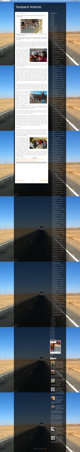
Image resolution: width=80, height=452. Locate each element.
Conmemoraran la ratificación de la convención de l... (57, 189)
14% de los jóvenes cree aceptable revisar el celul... (57, 74)
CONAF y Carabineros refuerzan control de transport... (57, 207)
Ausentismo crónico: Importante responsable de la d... (57, 254)
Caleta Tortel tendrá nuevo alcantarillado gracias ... (56, 61)
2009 (52, 338)
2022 (52, 20)
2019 (52, 24)
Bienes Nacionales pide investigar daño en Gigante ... (57, 174)
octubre (53, 29)
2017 (52, 327)
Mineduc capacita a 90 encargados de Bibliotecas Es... (58, 307)
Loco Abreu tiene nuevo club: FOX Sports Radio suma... (57, 156)
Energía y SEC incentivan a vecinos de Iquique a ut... (57, 41)
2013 (52, 332)
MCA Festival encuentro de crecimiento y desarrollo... (56, 169)
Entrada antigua (43, 180)
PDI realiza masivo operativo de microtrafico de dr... (57, 163)
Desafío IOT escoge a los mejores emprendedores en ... (57, 294)
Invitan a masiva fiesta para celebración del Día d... (56, 236)
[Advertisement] (31, 171)
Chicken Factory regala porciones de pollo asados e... (57, 108)
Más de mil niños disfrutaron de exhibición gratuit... (57, 63)
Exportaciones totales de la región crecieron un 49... (57, 120)
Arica (20, 159)
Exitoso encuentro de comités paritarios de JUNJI (56, 301)
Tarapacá (20, 160)
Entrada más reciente (20, 180)
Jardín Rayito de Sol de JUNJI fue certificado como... (57, 272)
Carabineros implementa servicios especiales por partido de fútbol (56, 415)
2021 (52, 21)
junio (53, 318)
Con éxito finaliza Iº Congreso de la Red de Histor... (57, 299)
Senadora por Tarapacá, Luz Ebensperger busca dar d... (56, 196)
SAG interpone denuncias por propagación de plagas (56, 138)
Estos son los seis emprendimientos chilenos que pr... (57, 243)
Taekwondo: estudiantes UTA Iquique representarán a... (57, 118)
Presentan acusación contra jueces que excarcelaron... (57, 94)
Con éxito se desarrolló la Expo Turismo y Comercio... (57, 185)
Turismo (28, 160)
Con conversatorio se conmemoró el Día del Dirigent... (57, 247)
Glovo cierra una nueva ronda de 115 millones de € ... (57, 116)
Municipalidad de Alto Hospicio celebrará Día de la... (56, 160)
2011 (52, 335)
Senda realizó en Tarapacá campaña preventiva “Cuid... (57, 234)
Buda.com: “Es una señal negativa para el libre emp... (57, 241)
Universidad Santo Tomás (34, 160)
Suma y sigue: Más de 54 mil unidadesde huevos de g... (56, 263)
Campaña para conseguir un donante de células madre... (57, 151)
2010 (52, 336)
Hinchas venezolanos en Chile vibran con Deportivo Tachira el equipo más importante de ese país (59, 362)
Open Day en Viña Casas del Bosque (58, 109)
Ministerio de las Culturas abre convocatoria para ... (56, 70)
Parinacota (29, 159)
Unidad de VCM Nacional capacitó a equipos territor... (57, 76)
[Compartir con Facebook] (35, 158)
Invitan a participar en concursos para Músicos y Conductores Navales (57, 422)
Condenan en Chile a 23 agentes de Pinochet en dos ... (57, 261)
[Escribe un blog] (33, 158)
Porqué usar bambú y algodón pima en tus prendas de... (58, 127)
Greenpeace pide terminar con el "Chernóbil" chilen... (57, 90)
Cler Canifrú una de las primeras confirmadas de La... (57, 212)
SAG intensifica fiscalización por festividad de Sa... (57, 276)
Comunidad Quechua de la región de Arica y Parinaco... (57, 36)
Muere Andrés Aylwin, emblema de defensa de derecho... (57, 122)
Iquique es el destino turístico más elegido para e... (57, 203)
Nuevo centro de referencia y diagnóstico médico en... (56, 225)
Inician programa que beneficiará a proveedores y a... (57, 101)
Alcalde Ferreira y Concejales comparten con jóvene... (56, 158)
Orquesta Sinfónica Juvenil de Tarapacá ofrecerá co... (56, 52)
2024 (52, 17)
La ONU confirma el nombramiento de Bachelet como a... (58, 232)
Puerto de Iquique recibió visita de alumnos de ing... (57, 192)
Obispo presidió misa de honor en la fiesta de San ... (57, 194)
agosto (53, 32)
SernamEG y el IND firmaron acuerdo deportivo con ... (58, 279)
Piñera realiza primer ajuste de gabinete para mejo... (56, 205)
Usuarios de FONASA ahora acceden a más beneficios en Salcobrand (59, 437)
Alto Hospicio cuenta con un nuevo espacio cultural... (57, 92)
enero (53, 325)
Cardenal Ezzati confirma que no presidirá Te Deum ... (57, 309)
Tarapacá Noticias (28, 7)
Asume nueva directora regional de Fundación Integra (59, 397)
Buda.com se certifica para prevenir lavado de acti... (57, 183)
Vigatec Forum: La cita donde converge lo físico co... (56, 274)
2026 (52, 14)
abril (53, 321)
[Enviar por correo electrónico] (32, 158)
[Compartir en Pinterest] (36, 158)
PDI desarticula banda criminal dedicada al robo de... (56, 43)
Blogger (45, 448)
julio (53, 317)
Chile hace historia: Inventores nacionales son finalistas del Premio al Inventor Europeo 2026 (59, 428)
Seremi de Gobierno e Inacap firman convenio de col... (57, 145)
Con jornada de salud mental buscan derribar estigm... (57, 285)
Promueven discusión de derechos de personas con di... (58, 218)
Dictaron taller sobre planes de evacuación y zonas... (56, 125)
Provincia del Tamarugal (40, 159)
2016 (52, 328)
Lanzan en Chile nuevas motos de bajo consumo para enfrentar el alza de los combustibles (59, 371)
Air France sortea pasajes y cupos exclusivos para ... (57, 167)
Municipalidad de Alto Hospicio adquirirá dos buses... (56, 315)
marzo (53, 322)
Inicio (33, 180)
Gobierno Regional (24, 159)
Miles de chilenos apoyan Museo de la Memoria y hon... (58, 147)
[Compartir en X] (34, 158)
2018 (52, 25)
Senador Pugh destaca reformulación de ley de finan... (57, 281)
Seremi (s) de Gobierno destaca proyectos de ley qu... (57, 178)
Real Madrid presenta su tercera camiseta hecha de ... (57, 288)
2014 (52, 331)
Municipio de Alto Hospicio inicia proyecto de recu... (57, 56)
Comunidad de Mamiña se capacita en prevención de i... (58, 45)
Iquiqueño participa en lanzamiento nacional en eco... (57, 221)
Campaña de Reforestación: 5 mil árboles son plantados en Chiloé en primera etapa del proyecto (59, 380)
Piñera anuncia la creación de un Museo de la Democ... (57, 129)
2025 (52, 16)
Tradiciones (24, 160)
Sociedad (17, 160)
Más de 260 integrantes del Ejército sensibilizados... (57, 198)
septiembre (54, 31)
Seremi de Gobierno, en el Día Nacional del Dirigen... (56, 259)
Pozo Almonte (34, 159)
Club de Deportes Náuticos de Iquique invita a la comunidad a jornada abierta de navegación (59, 389)
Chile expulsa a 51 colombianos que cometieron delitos (57, 143)
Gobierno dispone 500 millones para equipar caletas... (57, 176)
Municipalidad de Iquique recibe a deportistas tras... (57, 256)
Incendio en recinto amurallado (56, 305)
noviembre (54, 28)
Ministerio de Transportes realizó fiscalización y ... (57, 187)
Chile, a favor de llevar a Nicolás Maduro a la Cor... (57, 114)
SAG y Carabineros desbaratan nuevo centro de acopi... (58, 214)
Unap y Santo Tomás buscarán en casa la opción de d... (57, 149)
